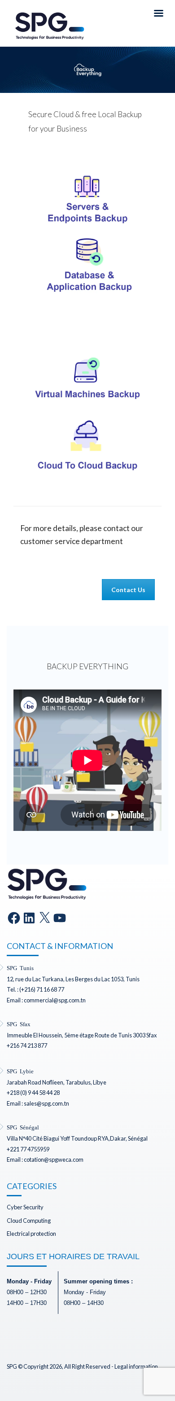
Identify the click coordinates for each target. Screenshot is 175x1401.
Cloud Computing (29, 1220)
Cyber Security (25, 1207)
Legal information (136, 1366)
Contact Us (128, 589)
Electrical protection (31, 1233)
